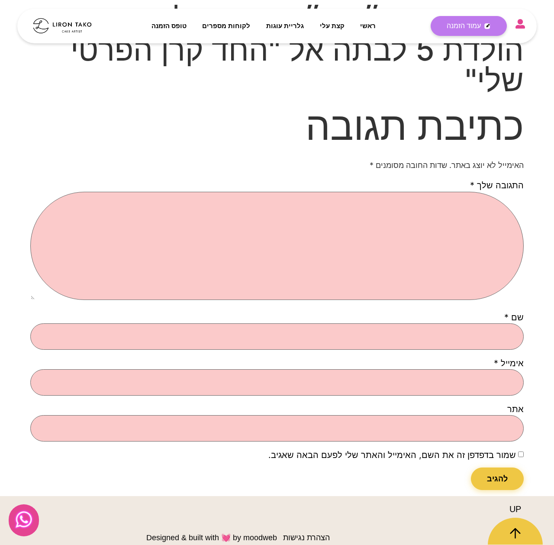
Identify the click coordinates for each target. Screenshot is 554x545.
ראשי (368, 25)
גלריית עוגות (285, 25)
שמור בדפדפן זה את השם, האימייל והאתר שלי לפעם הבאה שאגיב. (392, 455)
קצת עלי (332, 25)
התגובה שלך (497, 185)
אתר (515, 409)
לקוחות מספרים (226, 25)
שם (514, 317)
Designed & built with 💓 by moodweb (211, 537)
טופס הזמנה (169, 25)
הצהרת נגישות (306, 537)
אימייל (509, 363)
